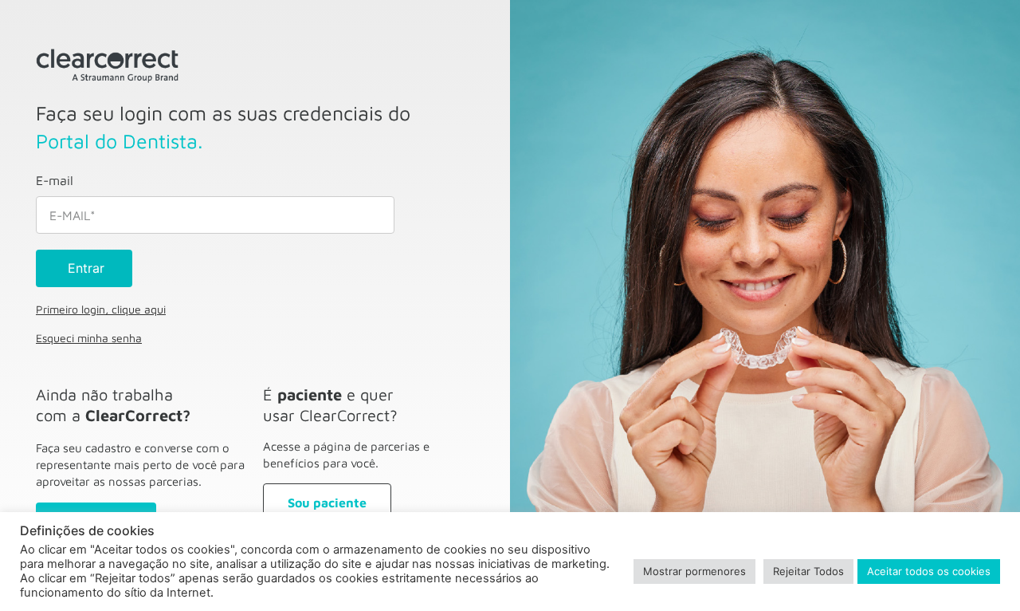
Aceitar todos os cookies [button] (929, 571)
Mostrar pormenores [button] (694, 571)
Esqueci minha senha (89, 338)
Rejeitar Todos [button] (808, 571)
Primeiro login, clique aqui (101, 309)
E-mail (54, 180)
